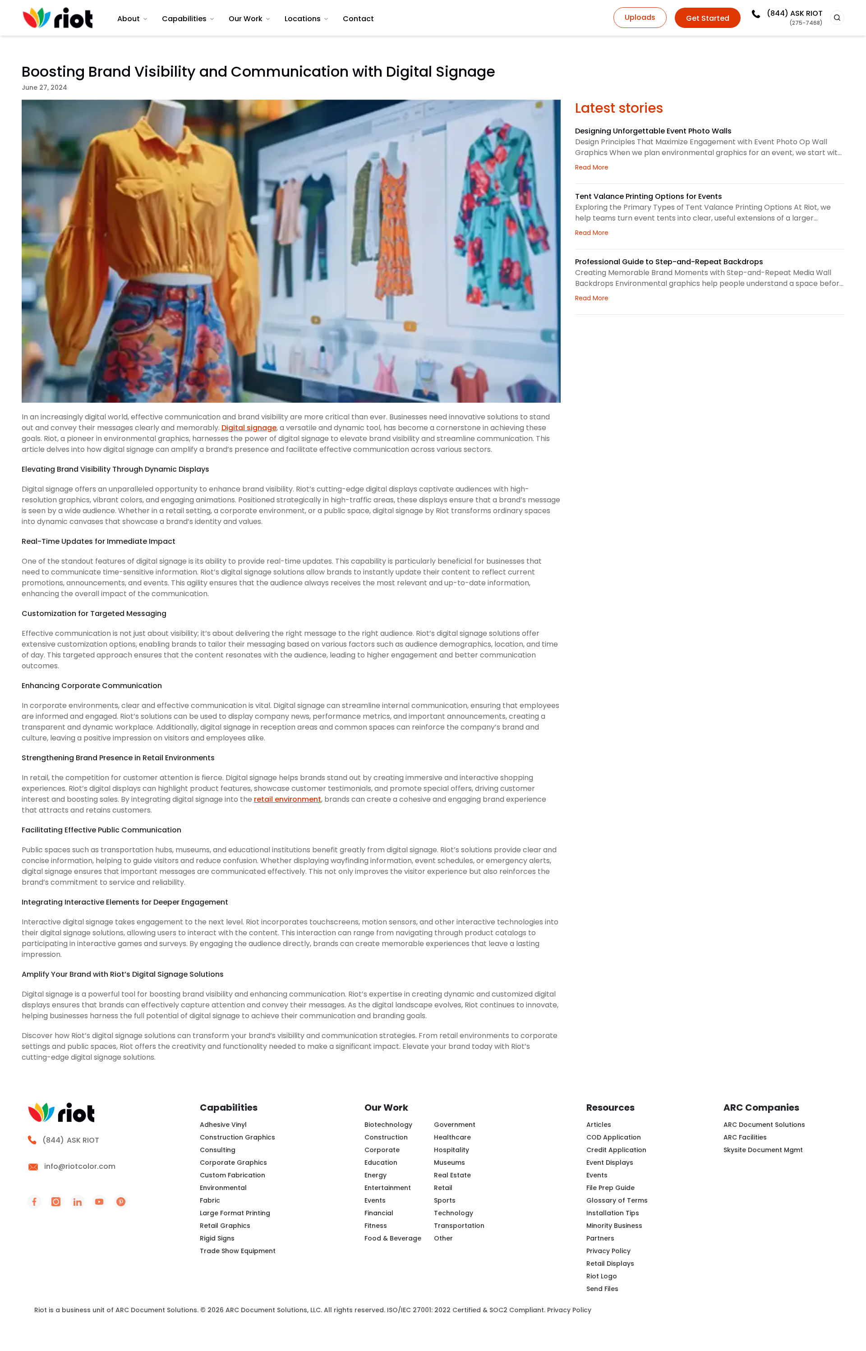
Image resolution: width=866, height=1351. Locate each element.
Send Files (602, 1288)
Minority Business (614, 1225)
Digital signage (248, 428)
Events (375, 1200)
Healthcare (452, 1137)
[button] (837, 17)
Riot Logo (601, 1276)
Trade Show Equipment (238, 1250)
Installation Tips (612, 1213)
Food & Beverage (392, 1238)
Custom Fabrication (232, 1175)
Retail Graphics (225, 1225)
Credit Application (616, 1149)
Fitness (375, 1225)
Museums (449, 1162)
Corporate (382, 1149)
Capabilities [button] (184, 19)
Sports (445, 1200)
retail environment (287, 799)
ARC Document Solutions (764, 1124)
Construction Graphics (237, 1137)
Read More (591, 167)
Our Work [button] (246, 19)
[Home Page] (58, 17)
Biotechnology (388, 1124)
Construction (386, 1137)
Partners (600, 1238)
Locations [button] (303, 19)
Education (380, 1162)
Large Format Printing (235, 1213)
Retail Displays (610, 1263)
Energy (375, 1175)
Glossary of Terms (617, 1200)
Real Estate (452, 1175)
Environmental (223, 1187)
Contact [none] (358, 19)
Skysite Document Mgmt (763, 1149)
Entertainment (387, 1187)
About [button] (128, 19)
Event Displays (609, 1162)
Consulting (217, 1149)
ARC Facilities (745, 1137)
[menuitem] (133, 19)
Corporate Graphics (233, 1162)
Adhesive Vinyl (223, 1124)
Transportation (459, 1225)
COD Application (613, 1137)
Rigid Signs (217, 1238)
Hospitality (451, 1149)
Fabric (210, 1200)
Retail (443, 1187)
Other (443, 1238)
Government (454, 1124)
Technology (453, 1213)
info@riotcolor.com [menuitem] (79, 1166)
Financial (378, 1213)
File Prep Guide (610, 1187)
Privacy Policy (608, 1250)
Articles (598, 1124)
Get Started (707, 18)
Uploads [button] (640, 17)
